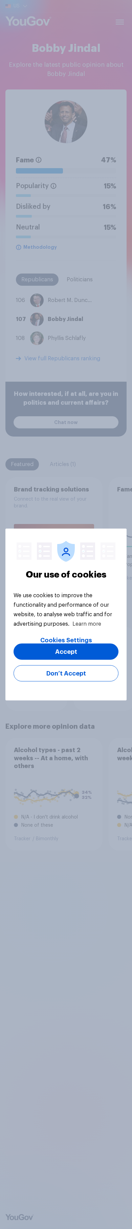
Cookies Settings (66, 640)
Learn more (86, 624)
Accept (66, 652)
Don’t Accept (66, 673)
